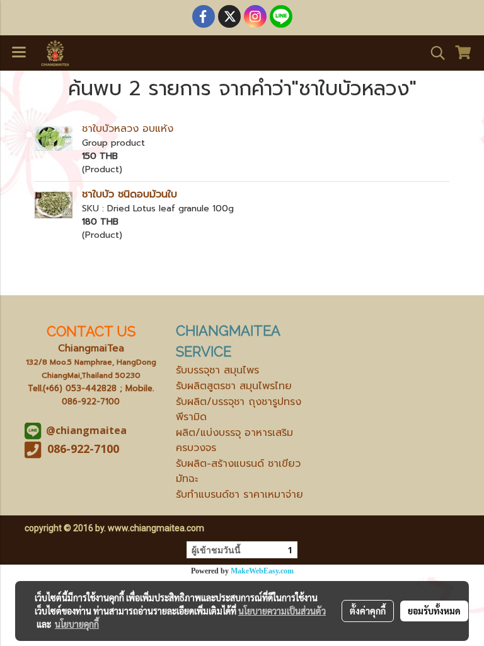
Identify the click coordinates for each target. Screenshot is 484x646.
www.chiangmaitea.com (156, 528)
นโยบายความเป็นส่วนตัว (282, 610)
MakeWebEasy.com (262, 571)
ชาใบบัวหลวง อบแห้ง (127, 128)
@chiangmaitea (86, 430)
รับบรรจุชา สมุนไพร (217, 370)
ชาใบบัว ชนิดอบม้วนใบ (129, 194)
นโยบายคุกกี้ (77, 624)
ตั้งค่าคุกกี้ (368, 610)
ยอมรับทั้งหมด (434, 610)
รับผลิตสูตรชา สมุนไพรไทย (234, 386)
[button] (433, 53)
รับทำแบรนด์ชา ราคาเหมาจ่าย (239, 494)
